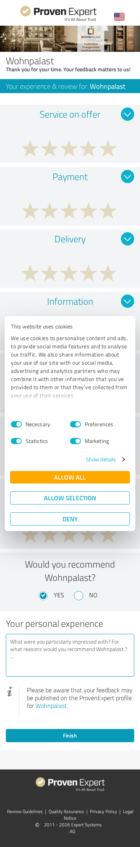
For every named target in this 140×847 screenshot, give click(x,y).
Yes (59, 595)
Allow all (70, 477)
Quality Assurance (66, 811)
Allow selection (70, 497)
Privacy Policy (50, 411)
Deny (70, 518)
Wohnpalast (51, 705)
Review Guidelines (25, 811)
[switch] (75, 424)
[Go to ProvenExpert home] (58, 20)
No (93, 595)
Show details (101, 459)
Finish (70, 735)
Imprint (20, 411)
